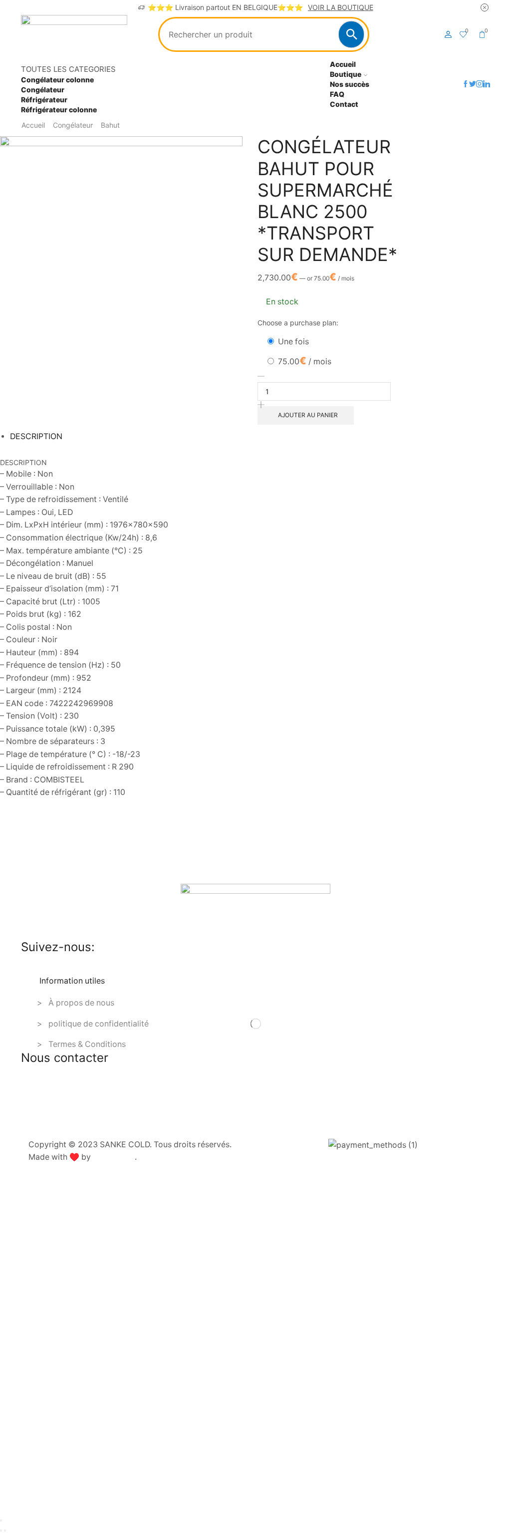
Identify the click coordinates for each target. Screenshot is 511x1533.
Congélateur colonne (57, 79)
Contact (344, 104)
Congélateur (42, 89)
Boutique (345, 74)
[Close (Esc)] (1, 1521)
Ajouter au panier (308, 415)
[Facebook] (465, 84)
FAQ (337, 94)
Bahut (110, 125)
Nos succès (349, 84)
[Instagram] (479, 84)
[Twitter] (472, 84)
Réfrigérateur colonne (59, 109)
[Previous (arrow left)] (1, 1531)
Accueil (343, 64)
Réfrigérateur (44, 99)
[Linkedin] (486, 84)
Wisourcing (114, 1157)
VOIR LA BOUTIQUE (340, 7)
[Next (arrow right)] (5, 1531)
